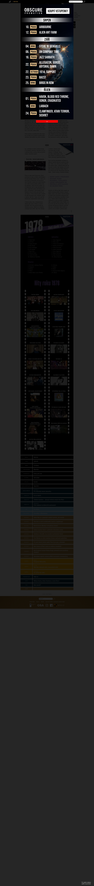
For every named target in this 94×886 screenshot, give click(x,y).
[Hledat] (84, 2)
